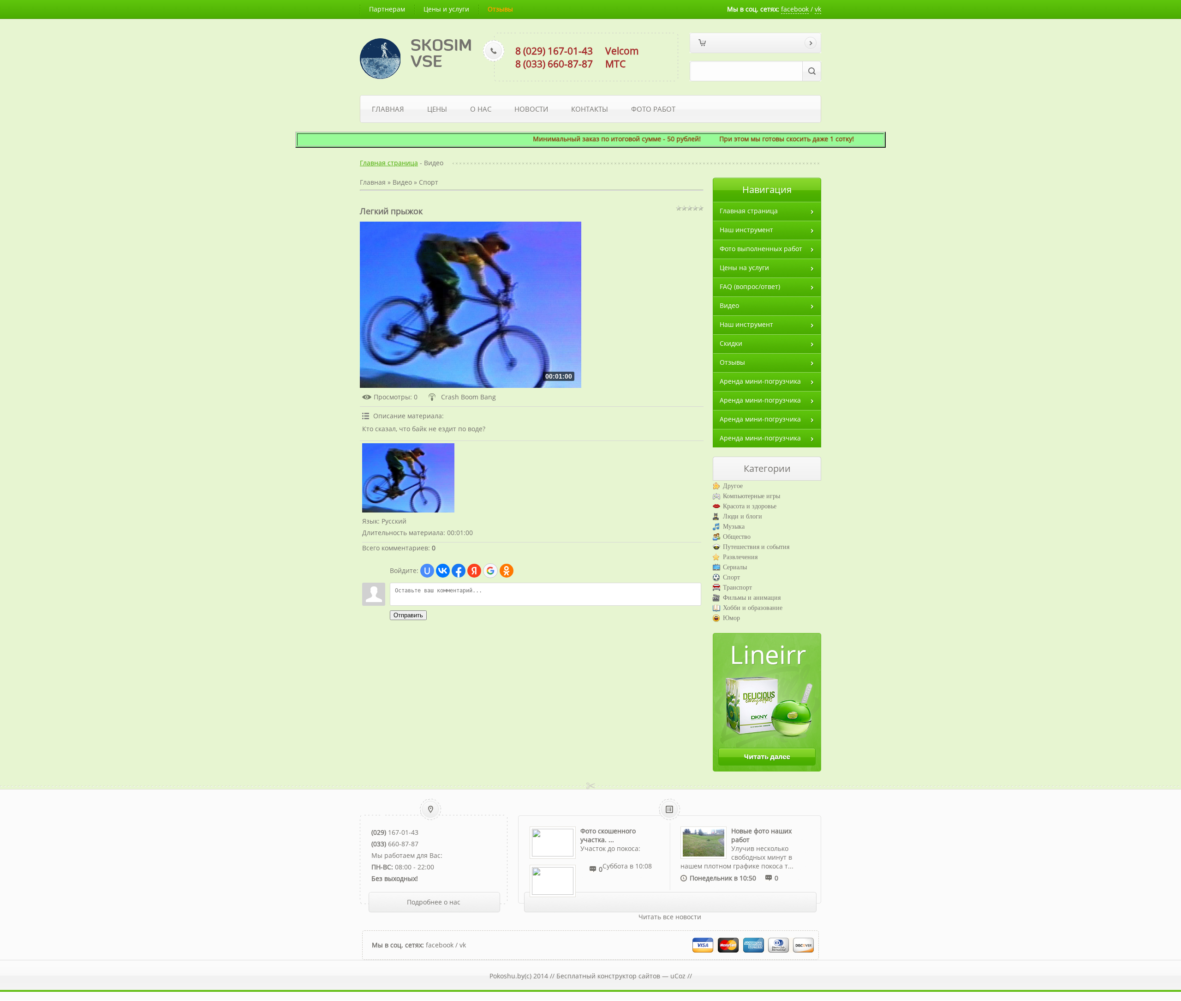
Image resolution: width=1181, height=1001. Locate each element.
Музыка (734, 526)
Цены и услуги (446, 9)
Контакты (589, 109)
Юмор (731, 618)
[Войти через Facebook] (458, 571)
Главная (388, 109)
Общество (737, 536)
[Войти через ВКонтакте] (443, 571)
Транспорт (737, 587)
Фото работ (653, 109)
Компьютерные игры (751, 496)
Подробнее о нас (433, 902)
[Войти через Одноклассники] (506, 571)
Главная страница (389, 162)
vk (818, 9)
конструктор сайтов (628, 975)
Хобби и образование (752, 607)
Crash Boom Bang (468, 396)
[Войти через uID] (427, 571)
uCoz (678, 975)
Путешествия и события (756, 546)
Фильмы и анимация (752, 597)
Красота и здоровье (749, 506)
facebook (795, 9)
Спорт (428, 182)
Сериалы (735, 567)
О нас (480, 109)
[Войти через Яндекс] (474, 571)
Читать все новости (669, 916)
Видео (402, 182)
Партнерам (387, 9)
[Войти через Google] (490, 570)
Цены (437, 109)
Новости (531, 109)
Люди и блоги (742, 516)
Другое (733, 485)
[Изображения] (408, 478)
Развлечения (740, 557)
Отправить (408, 615)
